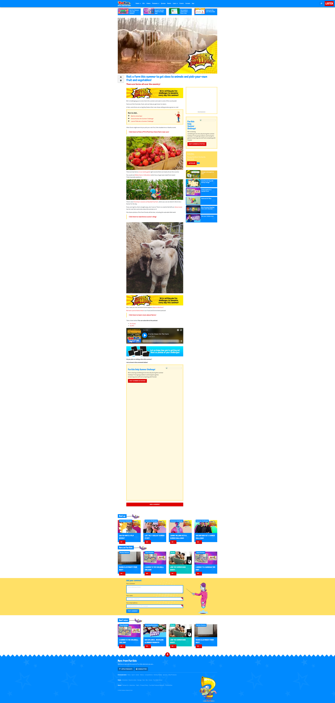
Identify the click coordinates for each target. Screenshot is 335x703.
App (193, 3)
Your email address (131, 603)
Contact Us (125, 685)
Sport (133, 675)
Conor (150, 680)
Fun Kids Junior (157, 680)
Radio (137, 3)
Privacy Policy (144, 685)
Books (169, 3)
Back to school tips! (136, 116)
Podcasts (155, 3)
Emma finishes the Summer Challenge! (142, 119)
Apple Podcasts (126, 669)
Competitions (149, 675)
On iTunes (133, 324)
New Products (172, 675)
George (139, 680)
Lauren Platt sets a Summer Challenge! (142, 121)
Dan (143, 680)
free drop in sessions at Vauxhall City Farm (146, 202)
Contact (187, 3)
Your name (129, 596)
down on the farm (158, 307)
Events (182, 3)
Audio (137, 675)
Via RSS (132, 326)
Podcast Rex (168, 685)
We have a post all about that (134, 311)
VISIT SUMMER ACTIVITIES (137, 381)
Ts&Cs (137, 685)
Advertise (132, 685)
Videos (148, 3)
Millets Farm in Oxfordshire (143, 175)
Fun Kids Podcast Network (156, 685)
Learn (174, 3)
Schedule (125, 680)
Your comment (130, 584)
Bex (147, 680)
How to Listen (132, 680)
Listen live (192, 163)
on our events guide (144, 172)
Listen (329, 3)
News (129, 675)
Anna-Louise (178, 207)
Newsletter (142, 669)
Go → (122, 542)
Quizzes (163, 3)
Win (143, 3)
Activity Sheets (158, 675)
